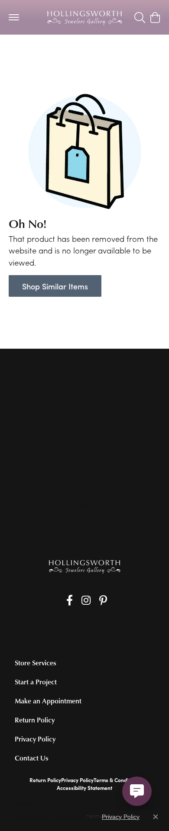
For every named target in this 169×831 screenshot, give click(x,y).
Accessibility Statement (84, 787)
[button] (139, 17)
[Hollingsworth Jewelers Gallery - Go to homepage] (84, 566)
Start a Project (36, 682)
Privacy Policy (35, 739)
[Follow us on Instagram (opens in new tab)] (86, 600)
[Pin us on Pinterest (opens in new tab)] (103, 600)
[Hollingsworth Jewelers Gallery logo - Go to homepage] (84, 17)
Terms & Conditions (117, 779)
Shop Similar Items (55, 286)
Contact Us (32, 758)
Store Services (35, 662)
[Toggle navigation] (13, 17)
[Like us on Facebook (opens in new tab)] (69, 600)
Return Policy (35, 720)
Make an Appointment (48, 701)
